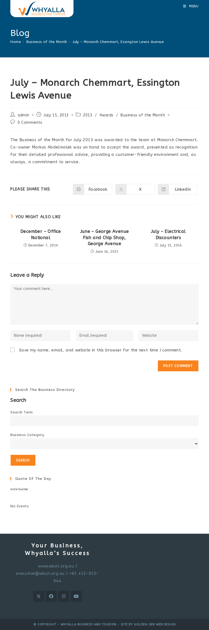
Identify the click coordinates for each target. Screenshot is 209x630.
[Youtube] (76, 596)
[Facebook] (51, 596)
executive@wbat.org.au (40, 573)
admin (23, 115)
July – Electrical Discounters (168, 234)
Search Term (21, 412)
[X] (38, 596)
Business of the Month (143, 115)
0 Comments (30, 122)
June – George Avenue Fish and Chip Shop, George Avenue (104, 237)
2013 (87, 115)
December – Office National (40, 234)
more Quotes (19, 489)
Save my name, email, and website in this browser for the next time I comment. (100, 350)
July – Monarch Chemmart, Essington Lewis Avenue (118, 42)
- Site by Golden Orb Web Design (146, 624)
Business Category (27, 435)
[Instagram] (63, 596)
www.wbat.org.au (56, 566)
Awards (107, 115)
